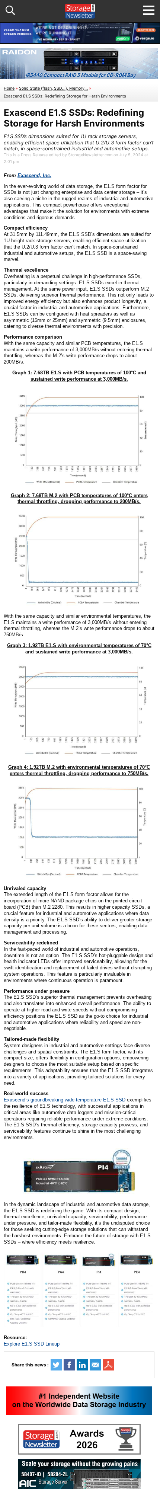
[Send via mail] (95, 1364)
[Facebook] (69, 1364)
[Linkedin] (82, 1364)
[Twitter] (56, 1364)
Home (9, 88)
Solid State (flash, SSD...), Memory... (53, 88)
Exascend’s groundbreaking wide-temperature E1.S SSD (64, 1100)
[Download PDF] (108, 1364)
